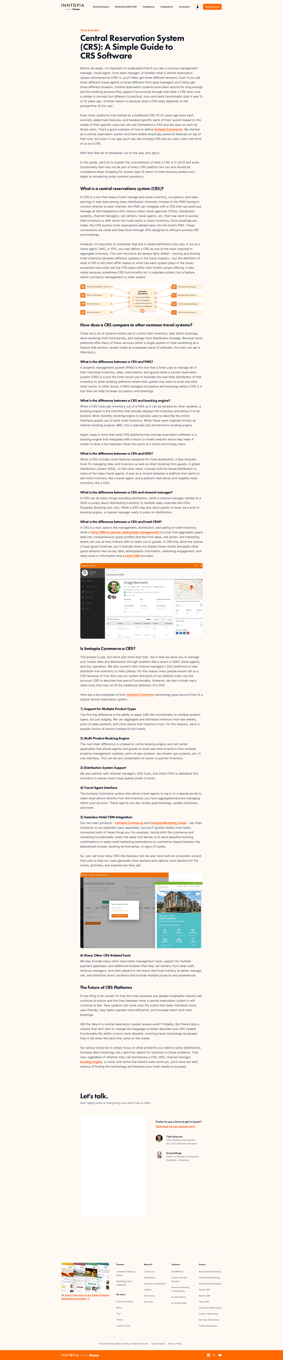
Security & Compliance (155, 1283)
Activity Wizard (178, 1297)
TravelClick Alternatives (210, 1307)
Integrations (167, 6)
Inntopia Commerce (168, 129)
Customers (184, 6)
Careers (147, 1289)
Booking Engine (101, 6)
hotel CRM (132, 556)
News (119, 1307)
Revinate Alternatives (209, 1320)
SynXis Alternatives (208, 1326)
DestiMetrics (177, 1271)
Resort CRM (204, 1295)
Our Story (148, 1301)
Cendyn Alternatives (208, 1313)
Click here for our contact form (175, 1126)
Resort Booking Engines (210, 1283)
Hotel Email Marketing (209, 1277)
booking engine (91, 1062)
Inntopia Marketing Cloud (168, 823)
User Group (149, 1295)
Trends (119, 1319)
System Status (158, 1343)
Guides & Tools (123, 1325)
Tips (118, 1313)
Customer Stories (124, 1301)
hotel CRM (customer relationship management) (125, 532)
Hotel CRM (204, 1301)
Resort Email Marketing (210, 1271)
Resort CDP (204, 1289)
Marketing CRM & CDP (126, 6)
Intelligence (149, 6)
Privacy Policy (175, 1343)
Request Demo (212, 6)
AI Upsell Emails (178, 1303)
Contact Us (149, 1271)
